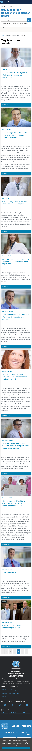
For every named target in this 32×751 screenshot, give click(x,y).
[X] (5, 705)
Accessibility (7, 2)
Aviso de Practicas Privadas (24, 737)
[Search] (29, 20)
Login (29, 734)
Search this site (6, 23)
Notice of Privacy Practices (9, 737)
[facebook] (12, 705)
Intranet (15, 732)
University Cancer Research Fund (11, 693)
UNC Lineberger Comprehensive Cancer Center (15, 12)
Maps (13, 2)
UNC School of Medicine (9, 7)
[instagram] (20, 705)
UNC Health (8, 732)
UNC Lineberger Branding (9, 690)
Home (2, 35)
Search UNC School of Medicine (20, 23)
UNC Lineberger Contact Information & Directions (15, 713)
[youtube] (27, 705)
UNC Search (28, 2)
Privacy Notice (17, 745)
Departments (20, 2)
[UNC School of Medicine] (16, 725)
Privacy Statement (25, 732)
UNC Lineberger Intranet (8, 697)
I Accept (16, 748)
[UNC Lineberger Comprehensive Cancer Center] (16, 668)
